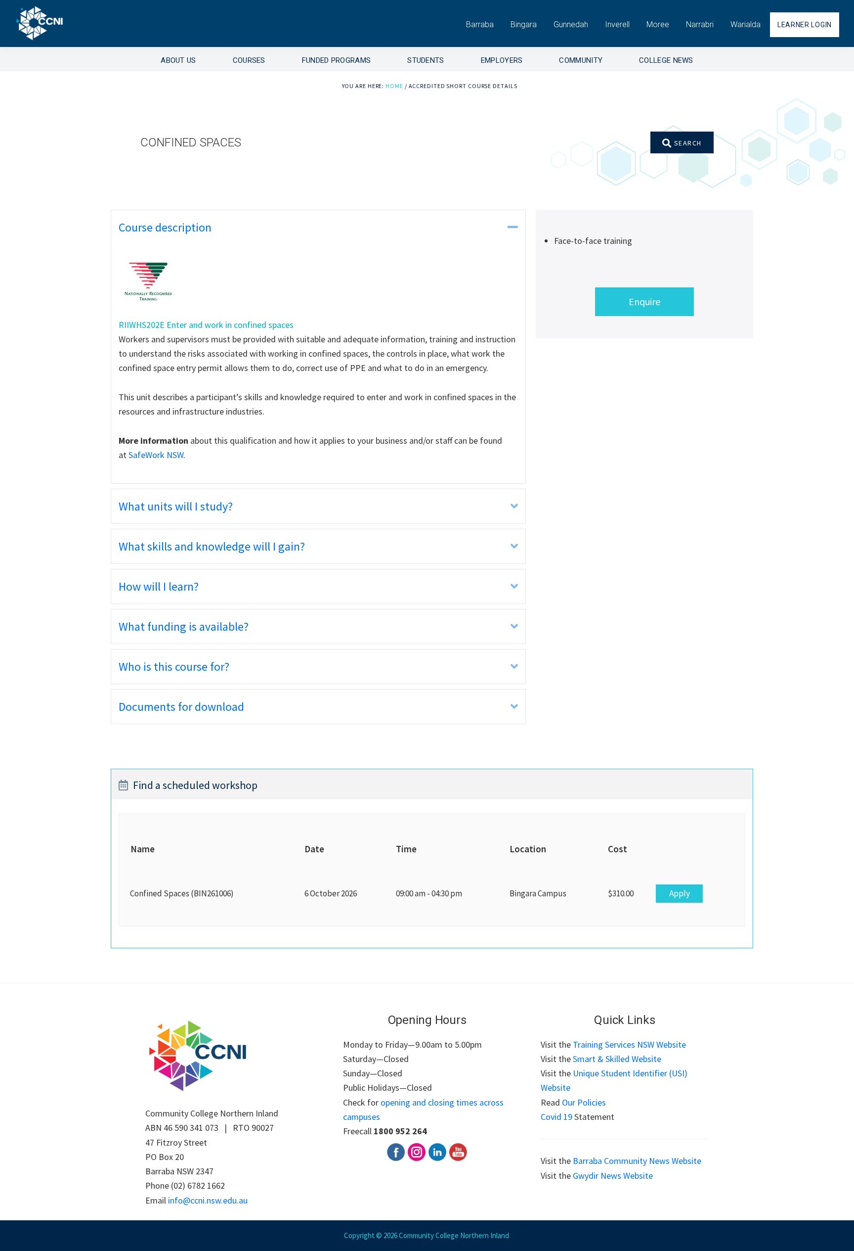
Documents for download (181, 706)
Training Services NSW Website (629, 1044)
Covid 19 (556, 1116)
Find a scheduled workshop (195, 785)
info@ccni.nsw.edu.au (208, 1200)
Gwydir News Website (613, 1175)
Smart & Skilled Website (617, 1059)
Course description (165, 227)
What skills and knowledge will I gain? (212, 546)
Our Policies (584, 1102)
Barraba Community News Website (637, 1160)
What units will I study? (176, 506)
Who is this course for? (174, 666)
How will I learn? (159, 586)
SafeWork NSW (155, 455)
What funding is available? (184, 626)
